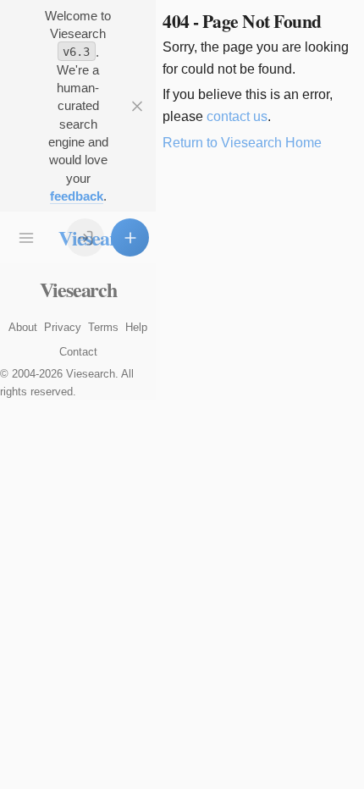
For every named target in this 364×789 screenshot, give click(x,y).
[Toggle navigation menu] (26, 237)
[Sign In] (85, 237)
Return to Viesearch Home (242, 142)
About (22, 327)
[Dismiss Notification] (136, 106)
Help (136, 327)
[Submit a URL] (130, 237)
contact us (237, 116)
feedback (76, 196)
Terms (103, 327)
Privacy (62, 327)
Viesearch (78, 289)
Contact (78, 351)
